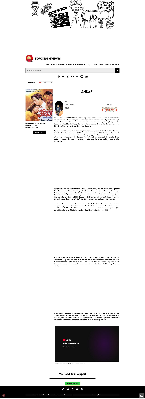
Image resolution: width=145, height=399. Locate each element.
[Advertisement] (72, 41)
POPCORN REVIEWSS (48, 58)
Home (47, 64)
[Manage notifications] (3, 395)
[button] (53, 64)
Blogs (88, 64)
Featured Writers (104, 64)
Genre (70, 64)
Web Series (61, 64)
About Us (94, 64)
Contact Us (115, 64)
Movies (53, 64)
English (43, 82)
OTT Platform (79, 64)
